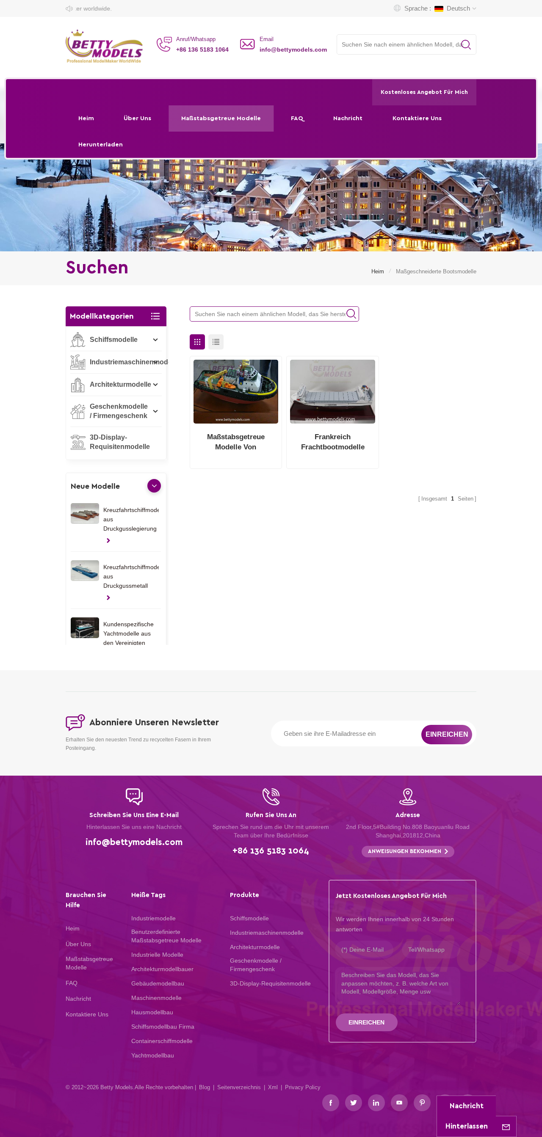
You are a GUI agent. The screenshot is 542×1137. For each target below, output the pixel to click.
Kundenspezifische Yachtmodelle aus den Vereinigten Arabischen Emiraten (128, 634)
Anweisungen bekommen (404, 851)
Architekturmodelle (120, 384)
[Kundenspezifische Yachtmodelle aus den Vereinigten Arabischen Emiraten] (85, 628)
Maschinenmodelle (156, 997)
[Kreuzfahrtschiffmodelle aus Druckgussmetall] (85, 570)
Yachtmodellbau (152, 1055)
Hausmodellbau (152, 1012)
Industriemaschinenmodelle (134, 362)
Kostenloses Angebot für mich (424, 92)
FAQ (297, 118)
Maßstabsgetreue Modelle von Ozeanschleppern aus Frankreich (235, 442)
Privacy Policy (303, 1087)
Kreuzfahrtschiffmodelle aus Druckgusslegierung (131, 519)
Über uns (137, 118)
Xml (273, 1087)
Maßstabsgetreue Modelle (221, 118)
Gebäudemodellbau (157, 983)
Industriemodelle (153, 918)
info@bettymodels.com (293, 49)
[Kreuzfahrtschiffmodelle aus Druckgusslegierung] (85, 513)
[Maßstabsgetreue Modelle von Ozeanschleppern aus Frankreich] (236, 392)
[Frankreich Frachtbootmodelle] (332, 392)
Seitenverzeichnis (239, 1087)
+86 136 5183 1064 (202, 49)
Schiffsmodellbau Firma (162, 1026)
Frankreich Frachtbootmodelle (333, 442)
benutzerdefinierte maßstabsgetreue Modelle (166, 936)
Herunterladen (100, 144)
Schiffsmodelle (114, 339)
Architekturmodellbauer (162, 969)
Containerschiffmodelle (162, 1041)
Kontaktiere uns (417, 118)
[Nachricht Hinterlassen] (506, 1126)
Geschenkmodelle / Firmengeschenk (119, 411)
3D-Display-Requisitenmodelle (120, 442)
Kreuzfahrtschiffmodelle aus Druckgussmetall (131, 576)
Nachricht (347, 118)
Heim (86, 118)
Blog (204, 1087)
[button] (154, 486)
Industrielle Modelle (157, 954)
